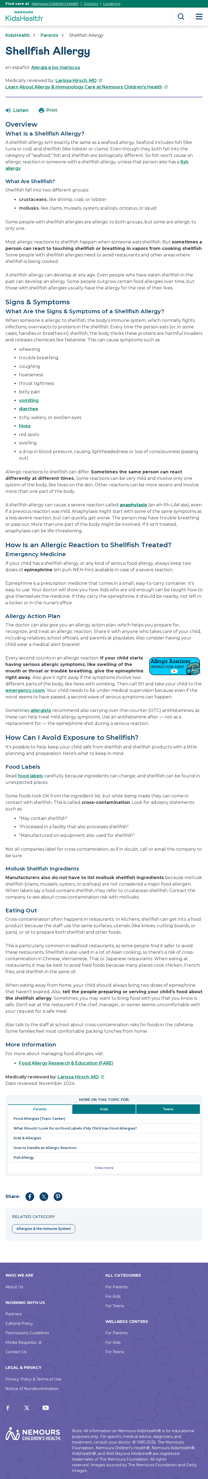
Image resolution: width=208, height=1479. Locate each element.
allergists (41, 710)
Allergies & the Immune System (44, 1229)
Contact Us (16, 1351)
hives (25, 425)
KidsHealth (17, 35)
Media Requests (20, 1342)
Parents (49, 35)
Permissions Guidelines (27, 1333)
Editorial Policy (19, 1323)
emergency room (25, 690)
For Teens (114, 1305)
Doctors (91, 3)
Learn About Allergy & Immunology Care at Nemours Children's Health (86, 87)
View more (104, 1168)
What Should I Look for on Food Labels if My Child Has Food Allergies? (75, 1128)
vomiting (28, 400)
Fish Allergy (24, 1158)
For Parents (116, 1287)
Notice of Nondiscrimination (31, 1388)
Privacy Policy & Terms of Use (33, 1379)
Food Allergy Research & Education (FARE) (66, 1063)
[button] (17, 110)
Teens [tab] (168, 1109)
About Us (14, 1287)
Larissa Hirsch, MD (79, 80)
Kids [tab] (104, 1109)
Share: (12, 1196)
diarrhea (28, 408)
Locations (111, 3)
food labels (30, 775)
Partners (13, 1314)
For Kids (113, 1296)
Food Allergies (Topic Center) (39, 1119)
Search (181, 17)
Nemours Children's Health (55, 3)
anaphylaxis (133, 504)
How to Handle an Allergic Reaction (45, 1148)
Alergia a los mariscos (55, 67)
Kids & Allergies (27, 1138)
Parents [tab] (40, 1109)
